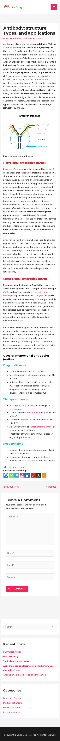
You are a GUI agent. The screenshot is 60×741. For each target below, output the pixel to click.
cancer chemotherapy (40, 426)
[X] (38, 475)
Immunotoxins (34, 412)
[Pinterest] (33, 475)
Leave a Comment (12, 38)
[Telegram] (16, 475)
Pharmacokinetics (12, 651)
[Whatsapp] (11, 475)
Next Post (52, 486)
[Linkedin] (27, 475)
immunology (15, 408)
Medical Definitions (12, 702)
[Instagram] (22, 475)
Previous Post (10, 486)
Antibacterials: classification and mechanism (24, 674)
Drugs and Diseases (12, 698)
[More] (44, 475)
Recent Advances (11, 712)
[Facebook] (5, 475)
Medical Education (32, 38)
